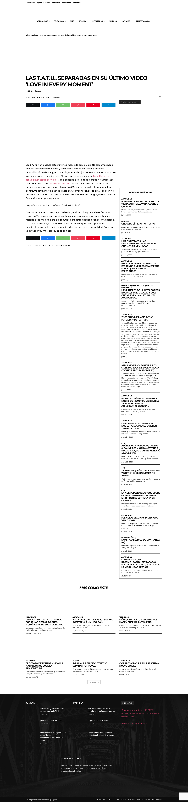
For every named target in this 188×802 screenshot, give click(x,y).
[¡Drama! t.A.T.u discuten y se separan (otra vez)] (94, 647)
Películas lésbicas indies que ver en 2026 (139, 519)
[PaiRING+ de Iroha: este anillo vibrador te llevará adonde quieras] (79, 711)
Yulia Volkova (63, 246)
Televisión (124, 617)
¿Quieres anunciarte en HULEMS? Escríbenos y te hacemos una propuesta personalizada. (140, 713)
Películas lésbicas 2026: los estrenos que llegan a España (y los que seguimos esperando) (140, 267)
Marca (56, 97)
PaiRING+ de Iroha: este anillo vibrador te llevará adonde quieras (140, 204)
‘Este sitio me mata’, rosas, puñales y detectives (137, 318)
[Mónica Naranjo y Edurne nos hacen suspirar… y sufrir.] (140, 604)
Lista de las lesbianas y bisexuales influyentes (137, 287)
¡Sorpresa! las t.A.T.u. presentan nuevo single (139, 664)
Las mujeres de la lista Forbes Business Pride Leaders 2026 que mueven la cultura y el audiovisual (140, 294)
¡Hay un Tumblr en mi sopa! (51, 721)
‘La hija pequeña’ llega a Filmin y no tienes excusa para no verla (140, 473)
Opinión (125, 221)
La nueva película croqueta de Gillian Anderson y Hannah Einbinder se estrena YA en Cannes (140, 497)
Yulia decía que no (58, 183)
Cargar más (93, 682)
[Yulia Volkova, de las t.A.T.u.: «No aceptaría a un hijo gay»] (94, 604)
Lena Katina (40, 246)
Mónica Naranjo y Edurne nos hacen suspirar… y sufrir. (138, 621)
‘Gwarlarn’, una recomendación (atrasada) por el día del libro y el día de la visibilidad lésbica (140, 563)
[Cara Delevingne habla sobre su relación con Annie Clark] (32, 711)
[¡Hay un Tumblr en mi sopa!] (32, 723)
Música (35, 35)
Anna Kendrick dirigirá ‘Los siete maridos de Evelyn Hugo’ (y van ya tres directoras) (140, 368)
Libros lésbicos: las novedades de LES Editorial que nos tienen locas (138, 243)
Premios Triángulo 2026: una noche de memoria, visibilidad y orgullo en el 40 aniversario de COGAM (140, 402)
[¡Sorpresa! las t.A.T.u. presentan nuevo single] (140, 647)
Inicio (28, 35)
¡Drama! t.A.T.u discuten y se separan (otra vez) (90, 664)
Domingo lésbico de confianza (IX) (140, 541)
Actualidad (126, 199)
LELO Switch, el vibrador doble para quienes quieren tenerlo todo (139, 426)
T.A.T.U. (51, 246)
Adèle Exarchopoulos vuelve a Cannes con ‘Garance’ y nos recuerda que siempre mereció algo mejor (140, 449)
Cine (123, 443)
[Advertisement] (94, 55)
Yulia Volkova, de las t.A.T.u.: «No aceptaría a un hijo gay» (93, 621)
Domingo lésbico (129, 537)
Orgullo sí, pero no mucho (138, 223)
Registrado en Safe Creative (134, 723)
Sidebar (38, 91)
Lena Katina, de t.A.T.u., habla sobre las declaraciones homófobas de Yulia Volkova (44, 622)
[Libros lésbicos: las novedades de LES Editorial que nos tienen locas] (79, 735)
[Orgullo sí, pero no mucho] (79, 723)
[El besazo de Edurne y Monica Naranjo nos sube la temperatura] (47, 647)
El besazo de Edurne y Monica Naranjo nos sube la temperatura (44, 666)
